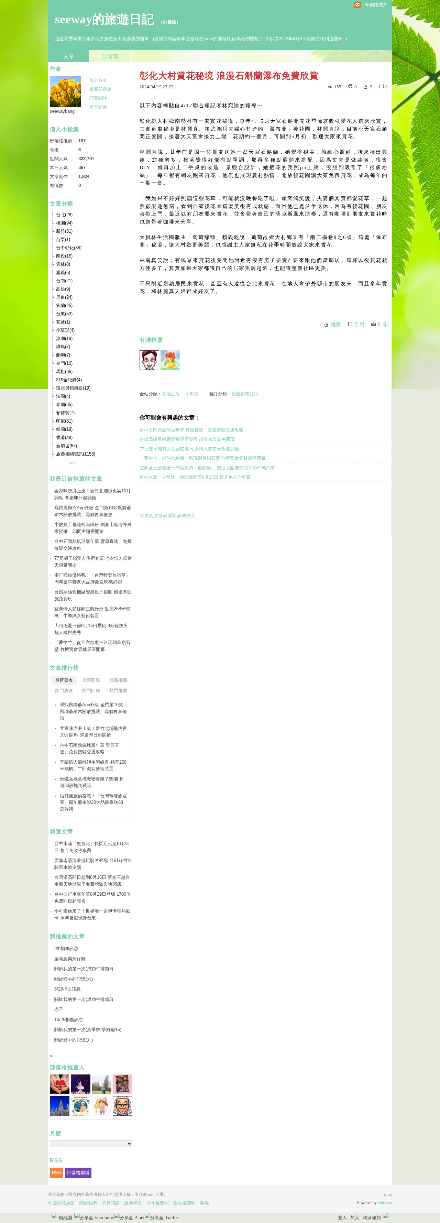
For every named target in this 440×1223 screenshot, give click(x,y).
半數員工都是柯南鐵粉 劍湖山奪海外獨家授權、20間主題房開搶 (93, 528)
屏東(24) (64, 297)
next (72, 462)
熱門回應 (91, 690)
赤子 (58, 1009)
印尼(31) (64, 421)
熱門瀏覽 (64, 690)
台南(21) (64, 280)
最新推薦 (118, 680)
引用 (359, 324)
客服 (204, 1202)
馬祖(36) (64, 371)
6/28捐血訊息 (67, 989)
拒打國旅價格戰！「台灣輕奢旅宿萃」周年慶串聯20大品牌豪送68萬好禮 (92, 578)
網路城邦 (372, 1217)
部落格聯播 (78, 1172)
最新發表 (64, 680)
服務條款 (133, 1202)
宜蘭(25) (64, 305)
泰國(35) (64, 404)
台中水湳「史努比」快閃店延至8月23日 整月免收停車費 (195, 477)
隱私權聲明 (184, 1202)
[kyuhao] (149, 360)
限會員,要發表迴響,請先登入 (167, 515)
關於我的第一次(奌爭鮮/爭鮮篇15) (87, 1029)
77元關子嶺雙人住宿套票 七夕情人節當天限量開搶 (189, 448)
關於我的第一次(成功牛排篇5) (83, 999)
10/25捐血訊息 (68, 1019)
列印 (382, 324)
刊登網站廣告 (61, 1202)
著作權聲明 (157, 1202)
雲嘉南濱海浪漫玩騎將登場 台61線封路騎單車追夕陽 (93, 864)
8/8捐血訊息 (66, 948)
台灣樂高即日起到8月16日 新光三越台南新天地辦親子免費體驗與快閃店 (92, 881)
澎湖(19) (64, 338)
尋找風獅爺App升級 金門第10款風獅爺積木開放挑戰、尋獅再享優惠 (92, 511)
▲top (387, 1194)
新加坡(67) (66, 445)
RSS (56, 1172)
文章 (68, 56)
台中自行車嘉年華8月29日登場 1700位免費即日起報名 (92, 898)
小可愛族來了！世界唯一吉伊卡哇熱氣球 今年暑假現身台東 (92, 914)
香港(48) (64, 437)
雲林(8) (63, 264)
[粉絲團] (54, 1215)
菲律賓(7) (65, 412)
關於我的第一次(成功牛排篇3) (83, 968)
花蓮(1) (63, 322)
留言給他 (98, 107)
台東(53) (64, 313)
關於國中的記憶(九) (73, 1039)
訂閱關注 (98, 98)
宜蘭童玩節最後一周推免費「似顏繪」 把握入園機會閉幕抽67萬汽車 (207, 467)
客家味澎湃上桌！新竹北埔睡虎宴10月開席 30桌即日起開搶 (92, 494)
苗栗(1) (63, 239)
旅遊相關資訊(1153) (75, 454)
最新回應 (91, 680)
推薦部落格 (100, 89)
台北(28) (64, 214)
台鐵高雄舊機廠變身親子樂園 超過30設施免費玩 (187, 439)
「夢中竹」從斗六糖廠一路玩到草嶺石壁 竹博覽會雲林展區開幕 (203, 458)
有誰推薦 (151, 340)
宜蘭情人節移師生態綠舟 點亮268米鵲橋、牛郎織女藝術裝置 (92, 612)
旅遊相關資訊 (244, 393)
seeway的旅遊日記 (104, 19)
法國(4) (63, 396)
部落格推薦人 (67, 1067)
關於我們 (88, 1202)
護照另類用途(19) (73, 388)
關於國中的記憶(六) (73, 979)
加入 (354, 1217)
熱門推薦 (118, 690)
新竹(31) (64, 231)
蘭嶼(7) (63, 355)
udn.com (385, 1202)
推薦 (336, 324)
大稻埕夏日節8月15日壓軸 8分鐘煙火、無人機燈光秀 (93, 629)
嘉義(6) (63, 272)
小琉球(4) (65, 330)
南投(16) (64, 256)
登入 (342, 1217)
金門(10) (64, 363)
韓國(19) (64, 429)
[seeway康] (170, 360)
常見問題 (111, 1202)
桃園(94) (64, 223)
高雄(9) (63, 289)
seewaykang (62, 111)
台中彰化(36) (68, 247)
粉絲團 (65, 1217)
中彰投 (192, 393)
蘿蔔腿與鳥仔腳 (70, 958)
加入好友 (98, 80)
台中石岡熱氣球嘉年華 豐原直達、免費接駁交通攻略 (191, 430)
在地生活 (171, 393)
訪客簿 (110, 56)
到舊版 (169, 21)
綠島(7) (63, 346)
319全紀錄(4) (69, 379)
